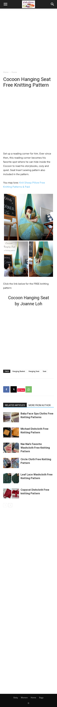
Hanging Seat (33, 371)
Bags (41, 697)
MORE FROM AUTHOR (40, 405)
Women (24, 697)
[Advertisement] (28, 38)
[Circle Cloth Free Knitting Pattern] (11, 462)
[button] (5, 4)
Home (6, 72)
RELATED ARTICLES (15, 405)
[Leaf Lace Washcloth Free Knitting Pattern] (11, 478)
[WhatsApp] (28, 389)
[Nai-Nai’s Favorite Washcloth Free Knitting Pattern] (11, 447)
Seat (44, 371)
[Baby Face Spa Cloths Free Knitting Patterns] (11, 417)
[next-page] (10, 505)
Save (22, 390)
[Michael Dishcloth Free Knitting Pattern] (11, 432)
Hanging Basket (18, 371)
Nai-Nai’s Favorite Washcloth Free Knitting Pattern (35, 447)
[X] (13, 389)
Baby (15, 697)
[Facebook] (6, 389)
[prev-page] (5, 505)
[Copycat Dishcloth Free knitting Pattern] (11, 493)
